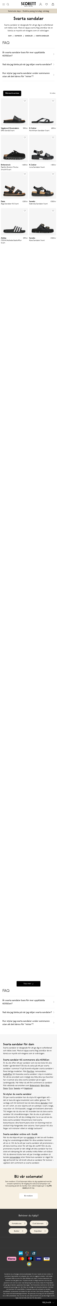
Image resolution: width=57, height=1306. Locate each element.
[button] (29, 1264)
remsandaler (14, 1157)
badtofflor (7, 1074)
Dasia (5, 1088)
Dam (10, 36)
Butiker (16, 1231)
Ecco (11, 1088)
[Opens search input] (7, 4)
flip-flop (30, 1071)
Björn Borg (45, 1086)
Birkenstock (35, 1086)
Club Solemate (37, 1223)
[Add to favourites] (24, 101)
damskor (44, 1103)
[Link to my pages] (40, 4)
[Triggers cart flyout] (53, 4)
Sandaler (29, 36)
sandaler (30, 1138)
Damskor (18, 36)
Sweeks (17, 1088)
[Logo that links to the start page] (28, 4)
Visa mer (27, 984)
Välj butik (46, 1302)
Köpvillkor (38, 1231)
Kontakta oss (16, 1223)
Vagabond (28, 1088)
